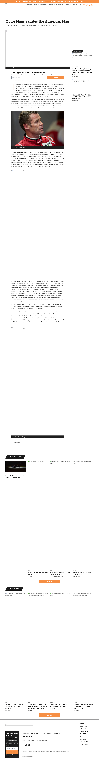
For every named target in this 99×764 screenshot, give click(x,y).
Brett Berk (30, 710)
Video (67, 4)
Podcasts (83, 739)
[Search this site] (80, 5)
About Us (25, 733)
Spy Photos (84, 728)
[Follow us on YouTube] (84, 5)
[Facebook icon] (29, 745)
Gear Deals (84, 741)
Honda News (75, 66)
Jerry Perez (75, 76)
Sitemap (24, 740)
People (29, 702)
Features (83, 734)
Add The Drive (34, 28)
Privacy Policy (30, 1)
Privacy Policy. (20, 80)
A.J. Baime (7, 28)
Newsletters (59, 4)
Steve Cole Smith (77, 576)
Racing (11, 17)
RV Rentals (84, 744)
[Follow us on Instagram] (86, 5)
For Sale (75, 702)
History (52, 702)
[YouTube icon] (23, 745)
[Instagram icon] (26, 745)
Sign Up (55, 77)
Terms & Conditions (42, 740)
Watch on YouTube (38, 733)
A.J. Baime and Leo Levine (56, 576)
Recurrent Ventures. (30, 749)
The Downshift (85, 726)
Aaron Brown (76, 710)
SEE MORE (49, 581)
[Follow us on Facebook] (89, 5)
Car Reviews (43, 4)
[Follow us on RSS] (92, 5)
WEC (29, 570)
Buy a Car (57, 733)
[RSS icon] (33, 745)
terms (25, 756)
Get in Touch (27, 737)
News (35, 4)
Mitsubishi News (76, 93)
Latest (29, 4)
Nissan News (8, 473)
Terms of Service (14, 80)
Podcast (74, 4)
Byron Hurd (75, 100)
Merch (51, 4)
